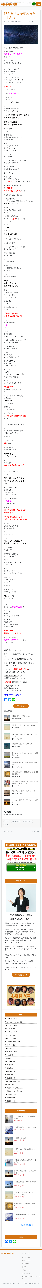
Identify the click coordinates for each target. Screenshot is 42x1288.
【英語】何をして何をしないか (21, 716)
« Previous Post (7, 831)
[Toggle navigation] (38, 4)
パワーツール (12, 1032)
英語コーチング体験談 (15, 1088)
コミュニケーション (14, 1022)
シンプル (11, 1028)
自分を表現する (13, 1081)
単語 (10, 1058)
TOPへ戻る (20, 706)
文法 (10, 1068)
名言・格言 (11, 1061)
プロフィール (26, 1270)
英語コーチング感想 (14, 1091)
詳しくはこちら (20, 975)
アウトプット (28, 821)
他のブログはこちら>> (29, 1225)
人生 (7, 825)
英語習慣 (11, 1101)
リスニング (11, 1038)
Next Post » (36, 831)
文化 (10, 1065)
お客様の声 (25, 1263)
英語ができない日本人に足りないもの (23, 791)
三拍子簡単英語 (13, 1042)
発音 (10, 1074)
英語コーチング (27, 1260)
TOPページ (25, 1254)
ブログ (7, 821)
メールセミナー (27, 1257)
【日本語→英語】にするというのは (25, 1127)
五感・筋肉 (16, 821)
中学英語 (11, 1048)
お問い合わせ (26, 1273)
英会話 (10, 1084)
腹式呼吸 (11, 1078)
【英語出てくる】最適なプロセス (22, 744)
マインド (11, 1035)
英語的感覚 (11, 1097)
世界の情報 (11, 1045)
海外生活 (11, 1071)
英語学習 (11, 1094)
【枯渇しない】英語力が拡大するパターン (25, 725)
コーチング (12, 1025)
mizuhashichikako (30, 22)
